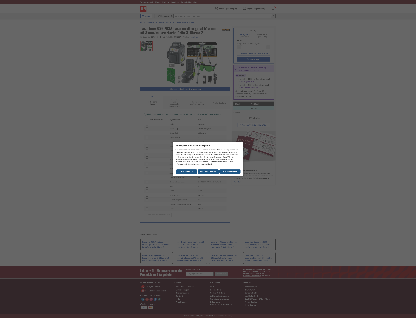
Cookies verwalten (208, 171)
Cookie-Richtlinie (207, 164)
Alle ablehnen (187, 171)
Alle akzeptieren (230, 171)
